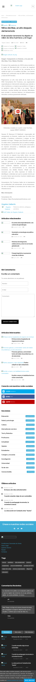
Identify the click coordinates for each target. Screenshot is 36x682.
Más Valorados (29, 632)
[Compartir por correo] (7, 50)
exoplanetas (5, 565)
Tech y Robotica (6, 433)
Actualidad (5, 442)
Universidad (5, 463)
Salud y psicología (7, 420)
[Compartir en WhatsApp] (7, 48)
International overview (11, 15)
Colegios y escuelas (8, 455)
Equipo (3, 549)
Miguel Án (29, 569)
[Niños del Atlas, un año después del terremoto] (18, 55)
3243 (27, 658)
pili (8, 599)
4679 (27, 667)
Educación (5, 416)
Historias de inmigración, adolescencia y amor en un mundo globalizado (22, 244)
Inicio (2, 15)
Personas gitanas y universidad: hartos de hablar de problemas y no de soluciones (22, 354)
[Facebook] (14, 528)
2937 (26, 650)
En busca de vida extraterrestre (21, 637)
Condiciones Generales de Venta (11, 543)
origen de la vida (6, 569)
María (9, 616)
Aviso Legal (4, 545)
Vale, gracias (29, 680)
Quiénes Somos (6, 547)
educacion (5, 572)
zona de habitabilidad (16, 565)
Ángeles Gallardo (6, 42)
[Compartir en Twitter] (20, 46)
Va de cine (4, 467)
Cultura (3, 425)
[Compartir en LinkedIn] (21, 48)
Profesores (5, 437)
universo (28, 562)
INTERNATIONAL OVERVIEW (9, 21)
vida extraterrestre (19, 562)
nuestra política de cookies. (15, 680)
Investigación (5, 459)
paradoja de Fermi (28, 565)
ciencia (4, 562)
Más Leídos (18, 632)
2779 (26, 639)
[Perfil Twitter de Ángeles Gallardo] (12, 212)
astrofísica (10, 562)
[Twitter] (18, 528)
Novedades (7, 632)
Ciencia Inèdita (6, 472)
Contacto (4, 552)
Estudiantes (5, 450)
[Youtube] (21, 528)
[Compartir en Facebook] (7, 46)
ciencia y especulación (19, 569)
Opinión (4, 446)
